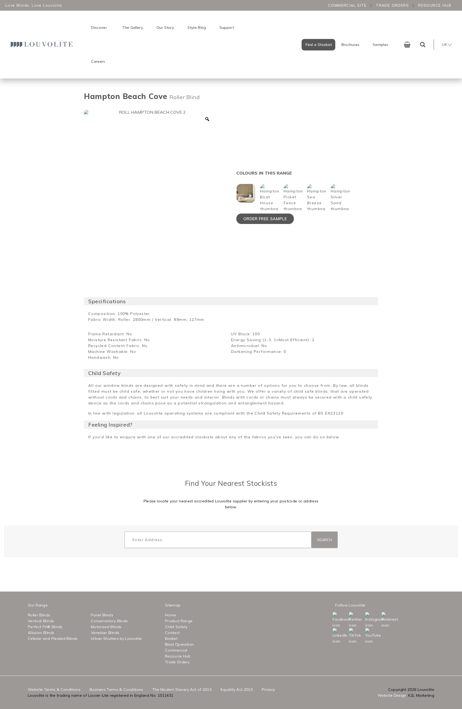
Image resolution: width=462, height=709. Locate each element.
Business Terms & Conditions (116, 689)
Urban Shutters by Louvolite (116, 638)
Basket (171, 638)
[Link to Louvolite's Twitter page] (356, 620)
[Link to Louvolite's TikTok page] (356, 636)
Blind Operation (179, 644)
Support (227, 27)
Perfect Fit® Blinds (45, 626)
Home (170, 615)
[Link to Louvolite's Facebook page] (340, 620)
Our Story (165, 27)
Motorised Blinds (106, 626)
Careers (98, 61)
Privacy (268, 689)
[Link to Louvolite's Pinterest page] (389, 620)
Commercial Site (347, 5)
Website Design (392, 695)
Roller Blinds (39, 615)
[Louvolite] (43, 44)
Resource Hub (434, 5)
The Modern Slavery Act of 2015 (182, 689)
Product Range (179, 621)
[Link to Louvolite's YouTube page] (372, 636)
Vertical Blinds (41, 621)
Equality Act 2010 (237, 689)
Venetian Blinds (105, 632)
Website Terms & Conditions (54, 689)
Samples (380, 44)
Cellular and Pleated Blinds (53, 638)
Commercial (176, 650)
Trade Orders (392, 5)
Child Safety (176, 626)
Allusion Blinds (41, 632)
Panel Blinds (102, 615)
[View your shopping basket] (407, 44)
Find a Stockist (319, 44)
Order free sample (265, 218)
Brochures (350, 44)
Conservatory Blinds (109, 621)
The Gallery (132, 27)
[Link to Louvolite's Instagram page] (372, 620)
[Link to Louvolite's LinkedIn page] (340, 636)
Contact (172, 632)
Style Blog (196, 27)
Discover (99, 27)
